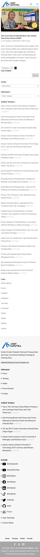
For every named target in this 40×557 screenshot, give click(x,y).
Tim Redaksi (7, 41)
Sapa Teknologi (8, 518)
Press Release (8, 388)
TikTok (3, 313)
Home (4, 373)
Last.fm (3, 328)
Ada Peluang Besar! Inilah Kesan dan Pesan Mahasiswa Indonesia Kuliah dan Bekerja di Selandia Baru (18, 119)
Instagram (4, 298)
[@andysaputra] (4, 465)
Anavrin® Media (27, 548)
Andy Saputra (6, 283)
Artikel (23, 41)
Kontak (5, 394)
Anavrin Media (7, 523)
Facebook (5, 308)
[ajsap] (4, 507)
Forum (3, 288)
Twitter (3, 318)
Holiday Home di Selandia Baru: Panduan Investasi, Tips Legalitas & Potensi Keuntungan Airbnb (19, 214)
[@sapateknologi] (4, 471)
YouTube (4, 303)
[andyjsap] (4, 501)
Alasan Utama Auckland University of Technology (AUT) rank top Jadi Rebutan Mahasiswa (17, 447)
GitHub (3, 323)
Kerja (28, 41)
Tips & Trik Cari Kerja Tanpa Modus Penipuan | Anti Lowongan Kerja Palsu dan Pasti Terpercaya (20, 409)
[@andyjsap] (4, 477)
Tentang (5, 378)
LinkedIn (4, 293)
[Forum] (4, 513)
